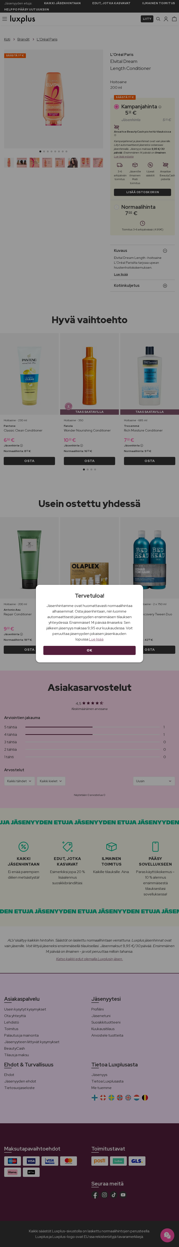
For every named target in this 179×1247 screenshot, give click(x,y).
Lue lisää (96, 639)
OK (89, 650)
